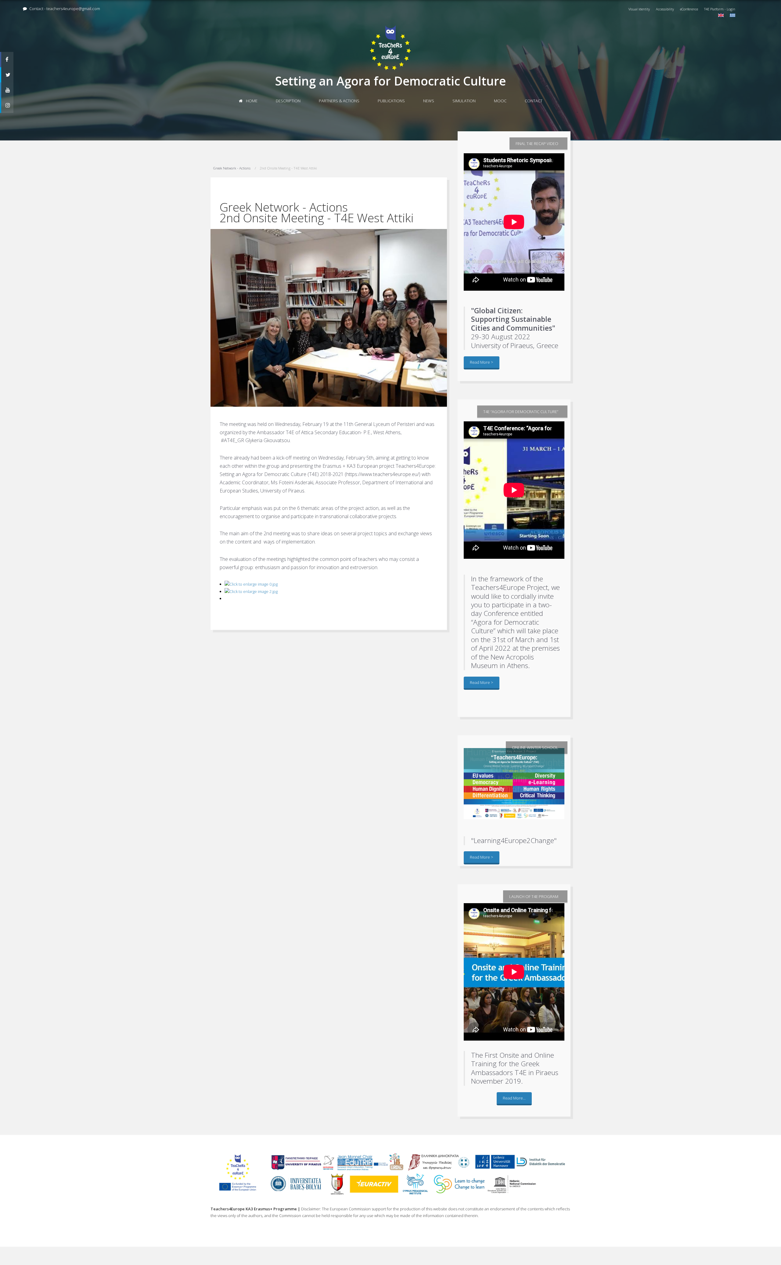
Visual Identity (639, 9)
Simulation (464, 101)
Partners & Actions (339, 101)
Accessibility (665, 9)
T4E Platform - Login (719, 9)
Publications (391, 101)
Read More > (481, 362)
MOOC (500, 101)
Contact (533, 101)
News (428, 101)
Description (288, 101)
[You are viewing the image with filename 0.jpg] (251, 584)
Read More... (514, 1098)
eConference (689, 9)
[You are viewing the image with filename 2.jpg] (251, 591)
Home (251, 101)
